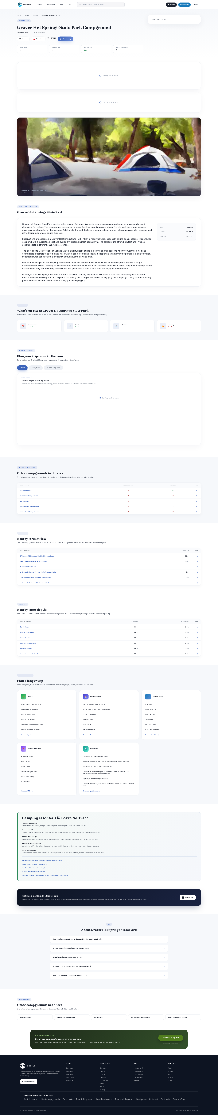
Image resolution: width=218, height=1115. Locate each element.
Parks (102, 1083)
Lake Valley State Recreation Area (32, 724)
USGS (180, 1110)
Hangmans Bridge (27, 756)
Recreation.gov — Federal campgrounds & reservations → (42, 860)
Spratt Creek (24, 627)
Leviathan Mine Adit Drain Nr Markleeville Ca (35, 577)
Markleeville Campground (29, 506)
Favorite (23, 39)
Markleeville (24, 501)
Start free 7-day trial (171, 1038)
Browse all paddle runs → (91, 791)
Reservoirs (69, 1074)
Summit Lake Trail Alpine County (94, 704)
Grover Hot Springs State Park (31, 704)
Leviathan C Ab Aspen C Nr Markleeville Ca (35, 583)
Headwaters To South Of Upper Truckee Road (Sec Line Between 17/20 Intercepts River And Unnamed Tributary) (106, 772)
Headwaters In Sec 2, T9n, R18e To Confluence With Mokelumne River (106, 761)
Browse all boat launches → (92, 735)
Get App (172, 4)
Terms (170, 1074)
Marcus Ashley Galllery (28, 771)
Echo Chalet (87, 724)
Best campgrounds (51, 1099)
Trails (102, 1086)
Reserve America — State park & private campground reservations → (46, 875)
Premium (171, 1071)
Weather (137, 1080)
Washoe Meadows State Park (30, 729)
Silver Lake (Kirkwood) (152, 729)
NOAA (184, 1110)
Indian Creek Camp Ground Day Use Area (96, 709)
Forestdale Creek (26, 648)
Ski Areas (103, 1068)
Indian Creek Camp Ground (29, 512)
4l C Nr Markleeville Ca (28, 567)
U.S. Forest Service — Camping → (33, 868)
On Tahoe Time (25, 782)
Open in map (65, 39)
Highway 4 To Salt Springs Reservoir (95, 778)
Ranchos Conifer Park (28, 719)
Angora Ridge (25, 766)
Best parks (68, 1099)
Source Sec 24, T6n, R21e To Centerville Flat (97, 766)
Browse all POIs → (27, 791)
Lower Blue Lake (150, 709)
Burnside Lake (25, 638)
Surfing (102, 1090)
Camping (26, 15)
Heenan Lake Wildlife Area (29, 709)
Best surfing (179, 1099)
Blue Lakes (148, 704)
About (170, 1068)
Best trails (165, 1099)
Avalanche (69, 1080)
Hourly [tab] (22, 368)
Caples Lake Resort (89, 714)
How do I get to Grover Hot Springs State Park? (72, 966)
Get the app (187, 897)
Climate (39, 4)
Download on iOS (29, 1081)
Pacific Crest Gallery (27, 777)
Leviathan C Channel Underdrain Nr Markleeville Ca (38, 572)
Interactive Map (139, 1068)
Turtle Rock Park (25, 490)
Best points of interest (147, 1099)
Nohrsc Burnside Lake (28, 643)
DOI (197, 1110)
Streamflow (69, 1071)
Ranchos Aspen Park (28, 714)
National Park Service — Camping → (34, 864)
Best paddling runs (124, 1099)
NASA (193, 1110)
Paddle (102, 1071)
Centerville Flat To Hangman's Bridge (95, 756)
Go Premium (184, 4)
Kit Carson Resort (89, 729)
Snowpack (69, 1068)
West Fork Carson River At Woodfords (33, 561)
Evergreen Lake (150, 714)
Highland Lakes (88, 719)
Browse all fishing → (152, 735)
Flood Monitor (138, 1077)
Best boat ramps (104, 1099)
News (69, 4)
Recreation (51, 4)
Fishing (102, 1074)
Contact (170, 1080)
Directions (38, 39)
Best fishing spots (84, 1099)
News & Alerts (138, 1071)
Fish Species (138, 1074)
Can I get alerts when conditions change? (70, 975)
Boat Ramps (104, 1080)
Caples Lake (149, 719)
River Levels (70, 1077)
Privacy (170, 1077)
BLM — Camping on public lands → (34, 871)
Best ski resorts (31, 1099)
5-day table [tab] (36, 368)
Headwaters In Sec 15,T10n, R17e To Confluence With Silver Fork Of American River (108, 784)
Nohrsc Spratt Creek (27, 632)
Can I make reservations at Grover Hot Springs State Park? (77, 939)
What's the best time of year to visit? (68, 957)
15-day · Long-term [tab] (53, 368)
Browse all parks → (27, 735)
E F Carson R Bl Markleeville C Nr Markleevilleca (37, 556)
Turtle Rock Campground (29, 496)
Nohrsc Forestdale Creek (29, 654)
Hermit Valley (25, 761)
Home (19, 15)
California (35, 15)
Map (61, 4)
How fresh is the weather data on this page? (71, 948)
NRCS (189, 1110)
